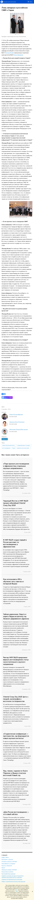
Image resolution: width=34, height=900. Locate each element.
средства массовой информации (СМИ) (24, 448)
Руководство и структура (7, 859)
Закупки (3, 867)
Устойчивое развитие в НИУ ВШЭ (9, 861)
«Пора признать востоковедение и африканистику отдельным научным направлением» (16, 465)
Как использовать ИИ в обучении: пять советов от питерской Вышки (13, 581)
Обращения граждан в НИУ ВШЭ (9, 869)
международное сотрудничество (24, 445)
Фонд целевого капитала (7, 871)
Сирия (13, 448)
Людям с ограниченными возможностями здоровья (13, 881)
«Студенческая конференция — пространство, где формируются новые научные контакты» (16, 736)
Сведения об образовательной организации (12, 879)
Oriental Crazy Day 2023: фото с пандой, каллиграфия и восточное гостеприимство (15, 699)
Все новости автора (13, 416)
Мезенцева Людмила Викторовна (18, 429)
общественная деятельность (9, 445)
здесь (16, 889)
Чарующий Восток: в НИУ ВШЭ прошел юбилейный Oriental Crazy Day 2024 (15, 503)
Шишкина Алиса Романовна (16, 422)
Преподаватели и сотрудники (8, 863)
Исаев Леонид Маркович (16, 414)
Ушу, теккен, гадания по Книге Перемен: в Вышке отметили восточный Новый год (15, 773)
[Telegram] (5, 394)
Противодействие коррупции (8, 873)
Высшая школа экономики (10, 1)
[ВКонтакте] (2, 394)
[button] (3, 23)
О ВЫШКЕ (4, 855)
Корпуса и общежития (7, 865)
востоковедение (6, 448)
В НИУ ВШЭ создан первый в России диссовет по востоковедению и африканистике (15, 543)
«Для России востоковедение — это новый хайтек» (16, 813)
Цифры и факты (5, 857)
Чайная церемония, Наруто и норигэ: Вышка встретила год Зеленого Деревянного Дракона (16, 616)
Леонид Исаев (9, 53)
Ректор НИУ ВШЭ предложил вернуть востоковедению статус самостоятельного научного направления (16, 660)
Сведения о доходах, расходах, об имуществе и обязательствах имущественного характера (13, 876)
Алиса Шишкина (18, 55)
